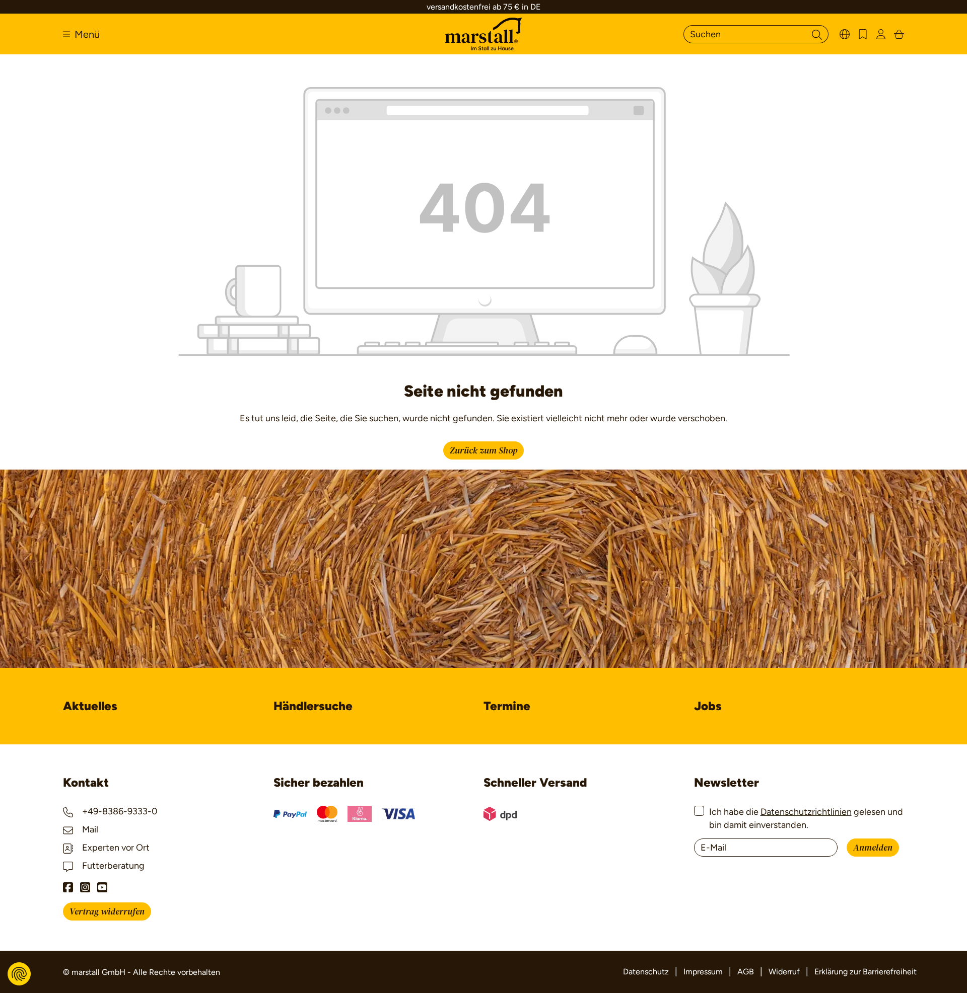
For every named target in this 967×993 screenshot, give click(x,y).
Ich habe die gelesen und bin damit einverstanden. (806, 818)
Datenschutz (646, 971)
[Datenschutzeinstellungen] (19, 973)
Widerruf (784, 971)
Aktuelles (90, 706)
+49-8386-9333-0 (119, 811)
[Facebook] (68, 887)
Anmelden (872, 848)
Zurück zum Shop (483, 450)
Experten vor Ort (115, 847)
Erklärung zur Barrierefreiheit (865, 971)
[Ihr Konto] (881, 34)
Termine (507, 706)
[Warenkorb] (899, 34)
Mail (89, 829)
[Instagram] (85, 887)
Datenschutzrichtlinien (806, 811)
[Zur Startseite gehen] (483, 34)
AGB (745, 971)
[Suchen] (816, 34)
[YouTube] (102, 887)
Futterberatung (112, 865)
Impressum (703, 971)
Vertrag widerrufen (107, 911)
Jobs (708, 706)
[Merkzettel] (863, 34)
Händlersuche (313, 706)
